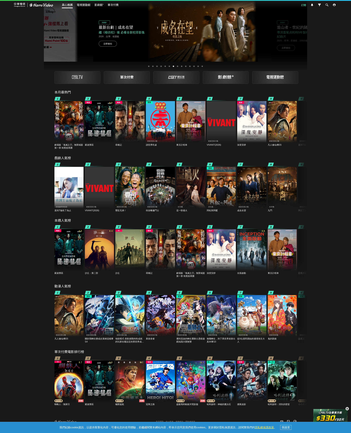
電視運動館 (83, 5)
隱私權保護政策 (264, 427)
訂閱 (303, 5)
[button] (148, 66)
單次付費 (113, 5)
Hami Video (33, 5)
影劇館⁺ (99, 5)
